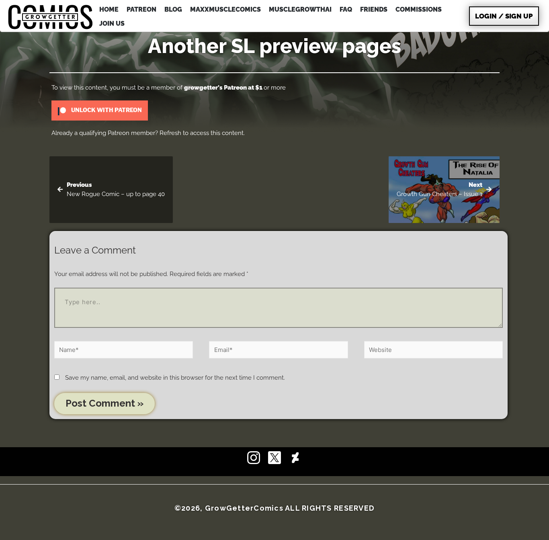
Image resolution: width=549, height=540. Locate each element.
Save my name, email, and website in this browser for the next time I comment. (175, 377)
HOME (109, 9)
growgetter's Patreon (215, 87)
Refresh (170, 133)
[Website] (433, 351)
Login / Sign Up (504, 16)
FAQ (346, 9)
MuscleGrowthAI (300, 9)
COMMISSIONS (418, 9)
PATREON (141, 9)
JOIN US (112, 23)
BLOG (173, 9)
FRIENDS (373, 9)
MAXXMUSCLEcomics (225, 9)
